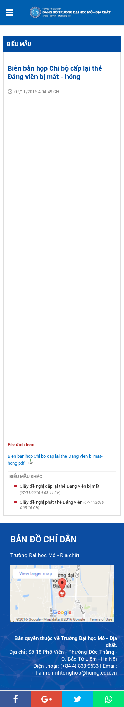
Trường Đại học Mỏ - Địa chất (44, 555)
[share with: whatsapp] (108, 699)
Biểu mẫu (19, 43)
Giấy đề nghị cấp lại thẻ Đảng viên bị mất (60, 486)
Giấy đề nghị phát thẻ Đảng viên (51, 502)
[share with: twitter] (77, 699)
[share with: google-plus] (46, 699)
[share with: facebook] (15, 699)
